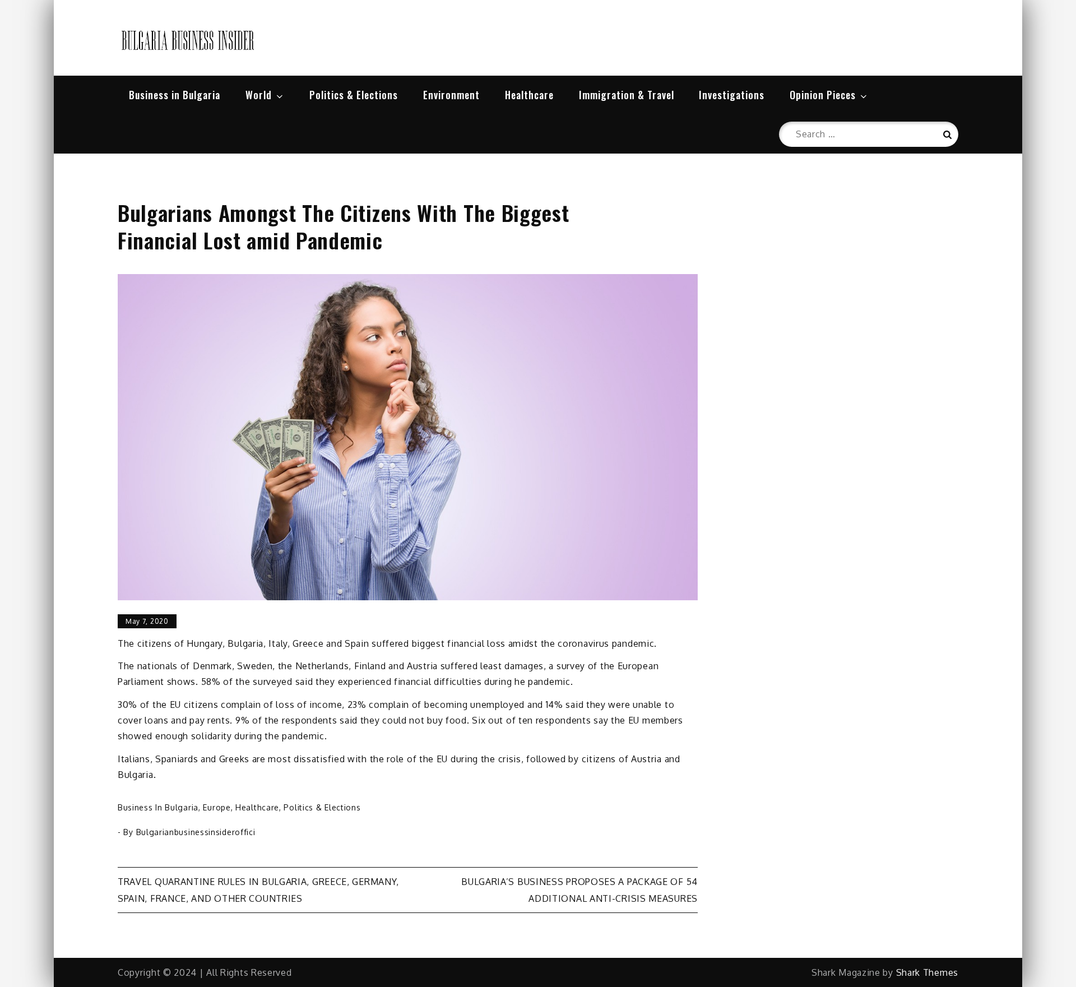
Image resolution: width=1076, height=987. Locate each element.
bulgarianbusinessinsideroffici (196, 832)
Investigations (731, 94)
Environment (451, 94)
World (258, 94)
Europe (216, 807)
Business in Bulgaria (174, 94)
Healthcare (529, 94)
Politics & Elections (353, 94)
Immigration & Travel (626, 94)
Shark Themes (927, 972)
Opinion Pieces (823, 94)
